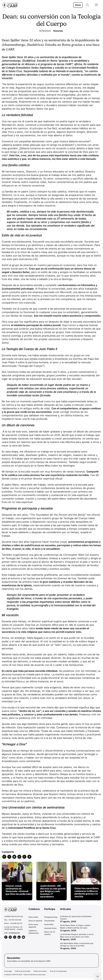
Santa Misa (48, 924)
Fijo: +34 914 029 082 (12, 920)
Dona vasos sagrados (33, 925)
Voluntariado (49, 921)
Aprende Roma (50, 928)
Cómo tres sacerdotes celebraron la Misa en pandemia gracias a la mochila (86, 892)
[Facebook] (9, 857)
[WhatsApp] (24, 857)
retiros (91, 455)
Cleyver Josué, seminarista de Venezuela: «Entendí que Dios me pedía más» (19, 890)
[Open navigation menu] (96, 5)
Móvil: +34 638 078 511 (13, 923)
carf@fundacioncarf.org (13, 916)
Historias (58, 31)
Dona (78, 5)
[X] (4, 857)
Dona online (33, 917)
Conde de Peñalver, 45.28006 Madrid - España (13, 928)
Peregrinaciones (50, 917)
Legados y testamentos (34, 931)
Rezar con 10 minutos (49, 933)
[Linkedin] (19, 857)
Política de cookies (40, 971)
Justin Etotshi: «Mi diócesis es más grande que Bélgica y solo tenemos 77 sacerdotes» (53, 891)
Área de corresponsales (58, 971)
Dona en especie (35, 921)
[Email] (14, 857)
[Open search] (87, 5)
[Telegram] (29, 857)
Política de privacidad (22, 971)
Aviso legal (8, 971)
